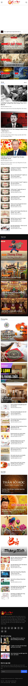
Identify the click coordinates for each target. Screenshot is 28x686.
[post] (14, 44)
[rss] (5, 631)
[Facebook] (2, 628)
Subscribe (24, 671)
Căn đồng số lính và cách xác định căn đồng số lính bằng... (18, 638)
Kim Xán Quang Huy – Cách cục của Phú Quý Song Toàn (19, 226)
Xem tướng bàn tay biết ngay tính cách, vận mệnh (19, 654)
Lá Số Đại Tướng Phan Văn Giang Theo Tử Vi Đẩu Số (14, 103)
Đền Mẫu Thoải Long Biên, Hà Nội (11, 277)
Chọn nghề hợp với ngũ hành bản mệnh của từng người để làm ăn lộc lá (12, 31)
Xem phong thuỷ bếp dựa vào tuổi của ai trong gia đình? (18, 412)
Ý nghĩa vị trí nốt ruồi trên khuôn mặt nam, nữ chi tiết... (19, 646)
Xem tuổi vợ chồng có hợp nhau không (18, 580)
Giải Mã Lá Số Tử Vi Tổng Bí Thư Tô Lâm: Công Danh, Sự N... (12, 157)
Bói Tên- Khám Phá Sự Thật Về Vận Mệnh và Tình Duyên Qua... (19, 558)
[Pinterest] (18, 628)
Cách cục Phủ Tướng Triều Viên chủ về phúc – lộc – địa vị (19, 211)
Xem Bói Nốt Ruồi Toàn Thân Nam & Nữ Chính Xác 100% (19, 565)
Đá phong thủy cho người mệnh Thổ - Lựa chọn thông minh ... (18, 434)
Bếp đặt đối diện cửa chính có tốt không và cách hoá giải (13, 398)
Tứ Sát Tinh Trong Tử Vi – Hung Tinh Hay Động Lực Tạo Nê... (19, 168)
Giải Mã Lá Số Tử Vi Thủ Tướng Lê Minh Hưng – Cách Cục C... (14, 130)
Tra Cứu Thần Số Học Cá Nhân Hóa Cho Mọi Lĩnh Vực (13, 490)
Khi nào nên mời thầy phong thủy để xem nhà (13, 357)
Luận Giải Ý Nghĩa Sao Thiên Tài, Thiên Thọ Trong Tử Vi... (6, 76)
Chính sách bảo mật (5, 682)
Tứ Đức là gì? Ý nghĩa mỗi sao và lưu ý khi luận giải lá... (18, 190)
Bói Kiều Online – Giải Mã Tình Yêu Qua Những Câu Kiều (13, 531)
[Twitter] (5, 628)
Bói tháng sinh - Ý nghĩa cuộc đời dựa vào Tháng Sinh (14, 551)
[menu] (1, 2)
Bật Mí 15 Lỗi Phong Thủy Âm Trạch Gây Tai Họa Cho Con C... (19, 448)
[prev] (24, 32)
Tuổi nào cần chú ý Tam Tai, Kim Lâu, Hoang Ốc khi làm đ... (12, 337)
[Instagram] (8, 628)
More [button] (25, 82)
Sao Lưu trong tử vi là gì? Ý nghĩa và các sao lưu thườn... (19, 183)
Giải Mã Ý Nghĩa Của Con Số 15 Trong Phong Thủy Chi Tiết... (18, 441)
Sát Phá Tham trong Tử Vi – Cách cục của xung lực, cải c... (18, 219)
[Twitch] (2, 631)
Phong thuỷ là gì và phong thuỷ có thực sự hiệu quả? (18, 419)
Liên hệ (2, 681)
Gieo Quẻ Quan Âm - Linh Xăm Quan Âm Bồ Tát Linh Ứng (13, 510)
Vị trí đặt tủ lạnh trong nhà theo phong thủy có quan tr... (13, 378)
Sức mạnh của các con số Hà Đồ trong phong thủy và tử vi (18, 456)
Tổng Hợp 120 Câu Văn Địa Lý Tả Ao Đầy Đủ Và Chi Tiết (19, 427)
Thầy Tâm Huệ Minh (4, 51)
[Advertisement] (14, 15)
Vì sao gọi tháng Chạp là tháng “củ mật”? (13, 257)
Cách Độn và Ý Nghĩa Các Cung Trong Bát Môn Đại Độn (18, 594)
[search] (26, 2)
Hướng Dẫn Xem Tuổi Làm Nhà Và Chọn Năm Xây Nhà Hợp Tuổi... (18, 587)
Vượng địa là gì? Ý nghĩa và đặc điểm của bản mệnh (18, 197)
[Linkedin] (21, 628)
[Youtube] (15, 628)
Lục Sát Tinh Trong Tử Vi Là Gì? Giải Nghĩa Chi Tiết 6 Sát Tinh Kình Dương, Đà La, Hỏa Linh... (13, 62)
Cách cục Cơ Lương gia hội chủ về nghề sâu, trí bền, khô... (18, 204)
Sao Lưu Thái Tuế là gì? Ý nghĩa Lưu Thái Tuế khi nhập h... (19, 175)
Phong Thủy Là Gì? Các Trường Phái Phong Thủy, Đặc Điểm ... (18, 463)
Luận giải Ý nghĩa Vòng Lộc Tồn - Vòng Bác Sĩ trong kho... (20, 76)
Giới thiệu (13, 682)
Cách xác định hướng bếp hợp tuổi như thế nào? (19, 405)
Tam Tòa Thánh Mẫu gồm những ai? (12, 311)
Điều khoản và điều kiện (10, 681)
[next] (26, 32)
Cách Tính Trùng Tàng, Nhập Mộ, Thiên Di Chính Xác (18, 572)
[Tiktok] (12, 628)
